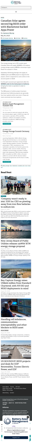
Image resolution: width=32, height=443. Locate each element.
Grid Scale (18, 38)
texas (29, 165)
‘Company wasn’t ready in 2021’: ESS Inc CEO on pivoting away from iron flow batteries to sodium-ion (15, 202)
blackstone (14, 165)
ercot (26, 165)
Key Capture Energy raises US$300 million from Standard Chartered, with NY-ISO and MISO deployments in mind (16, 284)
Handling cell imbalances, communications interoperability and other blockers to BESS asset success (14, 325)
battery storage (5, 165)
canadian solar (21, 165)
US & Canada (5, 38)
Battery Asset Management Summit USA (13, 105)
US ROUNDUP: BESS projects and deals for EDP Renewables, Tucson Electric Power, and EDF (15, 365)
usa (1, 167)
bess (11, 165)
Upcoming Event (7, 102)
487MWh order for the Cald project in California (15, 84)
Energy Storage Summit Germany (16, 131)
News (2, 17)
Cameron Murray (8, 33)
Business (25, 38)
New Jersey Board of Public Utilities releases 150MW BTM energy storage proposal (16, 244)
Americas (11, 38)
